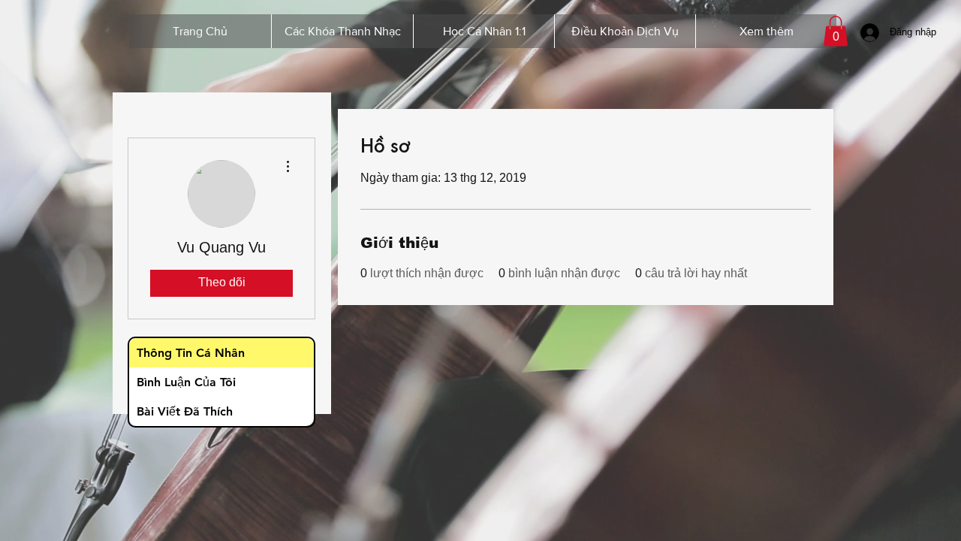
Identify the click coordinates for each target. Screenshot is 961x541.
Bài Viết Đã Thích (185, 411)
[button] (835, 31)
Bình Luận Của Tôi (186, 382)
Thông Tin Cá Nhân (191, 353)
